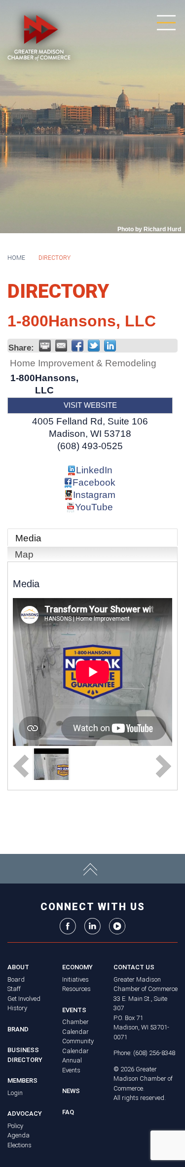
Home (16, 257)
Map (24, 554)
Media (28, 538)
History (17, 1008)
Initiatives (75, 979)
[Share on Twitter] (94, 346)
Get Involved (23, 998)
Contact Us (133, 967)
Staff (14, 988)
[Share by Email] (61, 346)
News (71, 1091)
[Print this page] (45, 346)
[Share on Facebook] (77, 346)
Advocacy (24, 1113)
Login (15, 1092)
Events (74, 1010)
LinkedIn (94, 470)
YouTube (94, 507)
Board (16, 979)
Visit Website (90, 405)
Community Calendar (78, 1046)
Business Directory (24, 1054)
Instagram (94, 495)
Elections (19, 1145)
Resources (76, 988)
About (18, 967)
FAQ (68, 1112)
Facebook (94, 482)
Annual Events (72, 1065)
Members (22, 1080)
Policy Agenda (18, 1130)
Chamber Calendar (75, 1026)
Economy (77, 967)
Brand (18, 1029)
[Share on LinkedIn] (110, 346)
